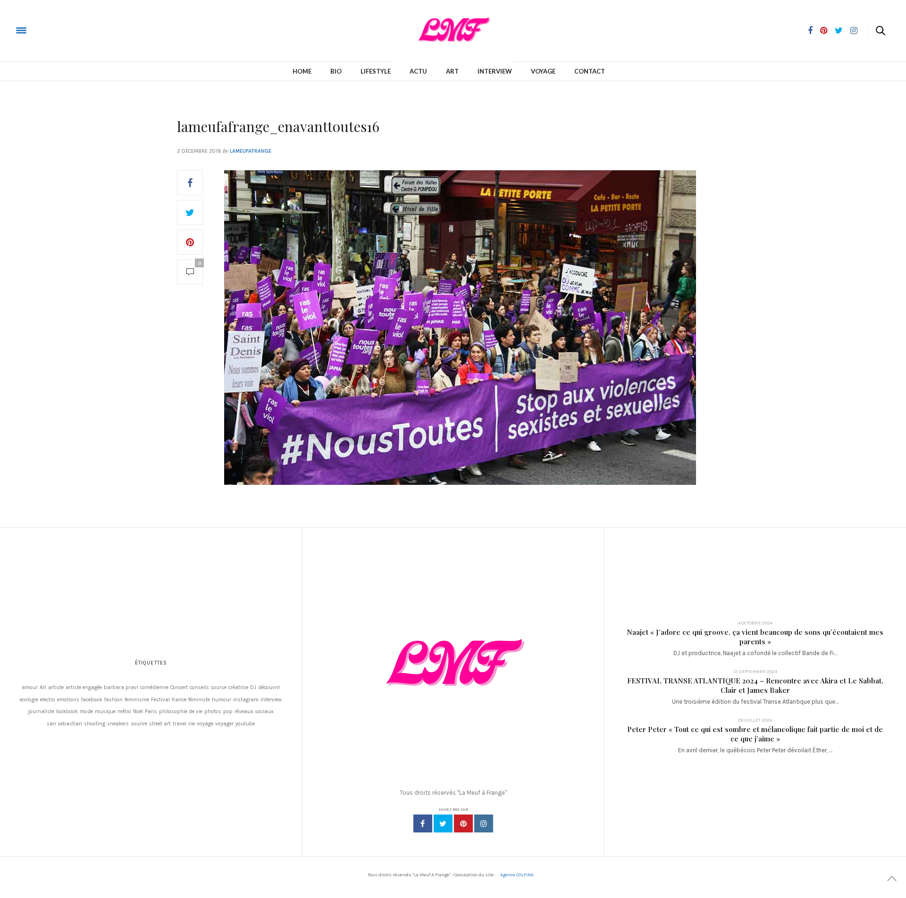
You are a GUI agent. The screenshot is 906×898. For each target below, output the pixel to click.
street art (160, 724)
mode (86, 711)
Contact (589, 71)
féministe (199, 700)
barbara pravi (121, 687)
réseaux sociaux (254, 711)
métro (124, 711)
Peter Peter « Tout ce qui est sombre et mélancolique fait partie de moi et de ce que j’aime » (755, 733)
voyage (205, 724)
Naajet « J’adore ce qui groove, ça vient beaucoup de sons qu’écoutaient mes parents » (755, 636)
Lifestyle (376, 71)
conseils (199, 687)
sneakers (118, 724)
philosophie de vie (180, 711)
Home (302, 71)
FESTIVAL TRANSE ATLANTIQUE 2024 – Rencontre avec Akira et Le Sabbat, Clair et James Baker (755, 685)
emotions (68, 700)
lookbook (67, 711)
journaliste (41, 711)
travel (179, 724)
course (218, 687)
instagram (246, 700)
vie (191, 724)
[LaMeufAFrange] (44, 29)
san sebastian (64, 724)
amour (30, 687)
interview (271, 700)
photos (212, 711)
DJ (253, 687)
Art (452, 71)
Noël (138, 711)
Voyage (543, 71)
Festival (160, 700)
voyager (224, 724)
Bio (336, 71)
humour (221, 700)
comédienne (154, 687)
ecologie (29, 700)
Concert (179, 687)
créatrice (238, 687)
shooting (94, 724)
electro (47, 700)
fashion (113, 700)
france (179, 700)
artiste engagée (84, 687)
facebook (91, 700)
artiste (56, 687)
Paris (151, 711)
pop (228, 711)
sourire (139, 724)
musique (105, 711)
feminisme (137, 700)
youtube (245, 724)
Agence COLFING (517, 875)
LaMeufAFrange (250, 151)
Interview (495, 71)
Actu (418, 71)
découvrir (269, 687)
